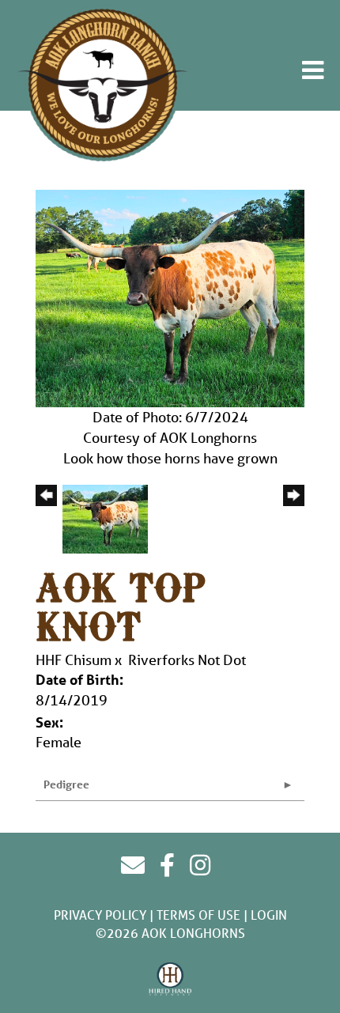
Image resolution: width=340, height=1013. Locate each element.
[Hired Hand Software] (170, 979)
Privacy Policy (100, 914)
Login (269, 914)
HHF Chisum (73, 659)
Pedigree (66, 784)
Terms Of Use (198, 914)
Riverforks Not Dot (187, 659)
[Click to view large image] (170, 296)
